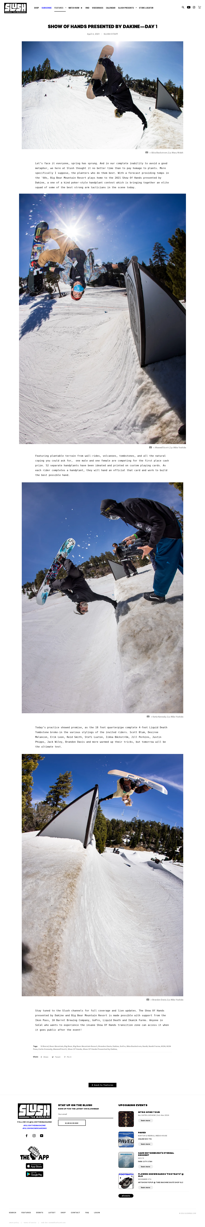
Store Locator (146, 7)
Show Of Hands (75, 1049)
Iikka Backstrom (134, 1046)
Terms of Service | (32, 1223)
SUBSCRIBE (47, 7)
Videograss (97, 7)
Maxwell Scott (60, 1049)
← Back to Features (102, 1085)
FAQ (87, 1212)
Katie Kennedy (45, 1049)
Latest (52, 1212)
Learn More (145, 1120)
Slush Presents (127, 7)
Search (12, 1212)
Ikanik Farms (154, 1046)
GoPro (123, 1046)
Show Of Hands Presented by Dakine (100, 1049)
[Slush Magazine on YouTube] (42, 1136)
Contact (75, 1212)
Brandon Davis (105, 1046)
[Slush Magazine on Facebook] (27, 1136)
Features (60, 7)
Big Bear (68, 1046)
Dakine (116, 1046)
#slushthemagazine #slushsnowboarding (35, 1127)
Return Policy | (16, 1223)
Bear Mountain (56, 1046)
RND (87, 7)
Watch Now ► (75, 7)
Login (97, 1212)
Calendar (110, 7)
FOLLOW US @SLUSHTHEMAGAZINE (34, 1122)
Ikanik (145, 1046)
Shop (36, 7)
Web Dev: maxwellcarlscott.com (53, 1223)
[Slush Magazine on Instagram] (34, 1136)
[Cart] (199, 8)
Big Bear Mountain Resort (85, 1046)
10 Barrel (45, 1046)
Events (39, 1212)
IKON (163, 1046)
